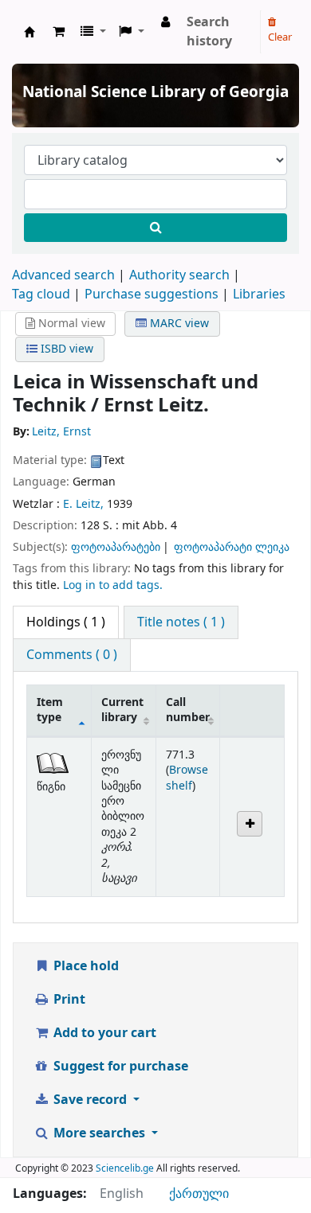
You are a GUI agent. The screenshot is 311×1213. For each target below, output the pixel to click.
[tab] (181, 622)
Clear (280, 37)
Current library (122, 710)
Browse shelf (187, 778)
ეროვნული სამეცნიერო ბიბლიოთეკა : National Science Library (29, 31)
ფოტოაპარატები (115, 547)
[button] (58, 32)
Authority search (179, 275)
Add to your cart (103, 1033)
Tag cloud (41, 294)
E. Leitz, (83, 504)
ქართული (199, 1193)
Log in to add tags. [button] (113, 585)
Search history (209, 32)
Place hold (84, 966)
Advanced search (63, 275)
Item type (50, 710)
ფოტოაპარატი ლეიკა (231, 547)
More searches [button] (99, 1133)
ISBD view (65, 349)
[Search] (155, 227)
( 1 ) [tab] (65, 622)
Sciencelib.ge (125, 1168)
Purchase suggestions (151, 294)
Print (67, 999)
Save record (90, 1100)
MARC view (178, 323)
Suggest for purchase (119, 1066)
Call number (188, 710)
